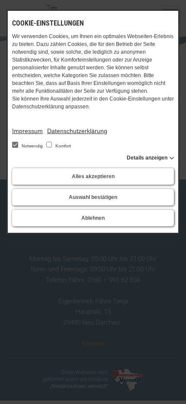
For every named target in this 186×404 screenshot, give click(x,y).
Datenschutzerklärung (77, 130)
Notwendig (32, 145)
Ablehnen (93, 218)
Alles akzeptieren (93, 176)
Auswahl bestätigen (93, 197)
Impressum (27, 130)
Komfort (62, 145)
